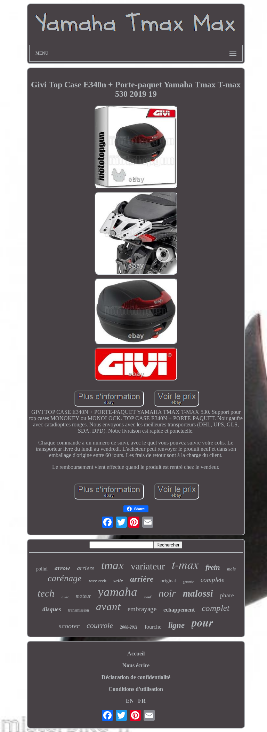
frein (212, 567)
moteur (83, 596)
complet (215, 608)
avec (65, 597)
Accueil (136, 653)
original (168, 580)
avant (108, 606)
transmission (78, 610)
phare (227, 595)
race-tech (97, 580)
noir (167, 593)
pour (202, 622)
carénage (65, 578)
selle (118, 580)
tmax (112, 565)
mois (231, 569)
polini (42, 569)
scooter (69, 626)
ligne (176, 625)
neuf (148, 597)
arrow (62, 568)
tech (46, 593)
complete (212, 579)
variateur (148, 566)
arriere (85, 568)
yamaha (117, 592)
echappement (179, 610)
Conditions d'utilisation (135, 689)
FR (142, 701)
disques (51, 609)
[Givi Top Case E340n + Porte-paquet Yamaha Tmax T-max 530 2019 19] (136, 147)
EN (130, 701)
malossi (198, 593)
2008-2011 (129, 627)
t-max (185, 564)
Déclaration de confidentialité (136, 677)
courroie (100, 625)
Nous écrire (135, 665)
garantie (188, 582)
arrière (142, 578)
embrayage (142, 609)
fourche (153, 627)
